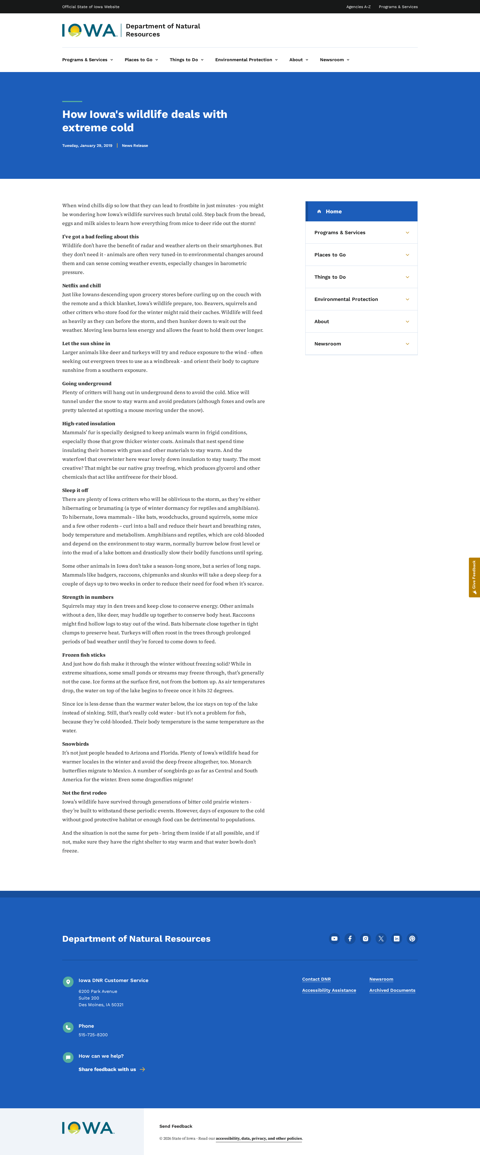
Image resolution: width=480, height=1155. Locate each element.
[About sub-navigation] (307, 60)
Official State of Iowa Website (90, 6)
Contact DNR (316, 979)
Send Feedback (175, 1126)
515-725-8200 (93, 1034)
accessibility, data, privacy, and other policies (259, 1138)
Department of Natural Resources (163, 30)
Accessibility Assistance (329, 990)
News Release (135, 145)
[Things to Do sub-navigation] (202, 60)
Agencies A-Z (358, 6)
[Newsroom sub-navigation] (348, 60)
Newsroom (381, 979)
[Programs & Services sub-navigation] (112, 60)
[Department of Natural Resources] (90, 30)
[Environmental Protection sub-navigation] (276, 60)
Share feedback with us (107, 1069)
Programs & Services (398, 6)
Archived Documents (392, 990)
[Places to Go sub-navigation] (156, 60)
